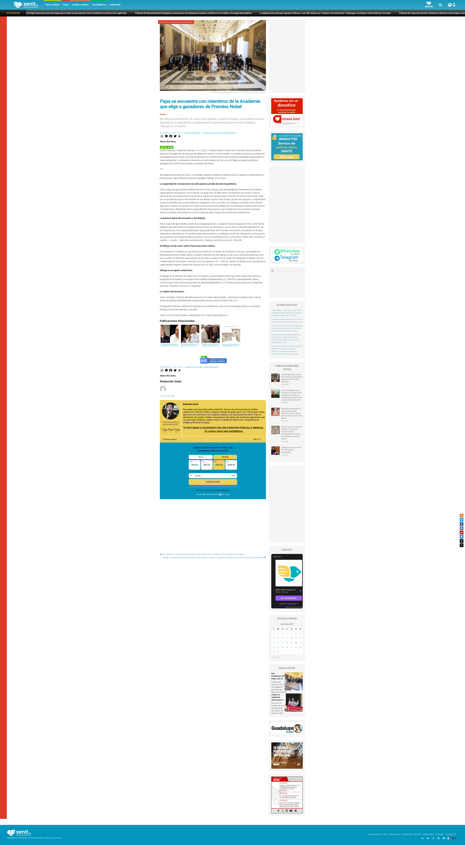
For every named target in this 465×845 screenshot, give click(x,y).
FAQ (385, 834)
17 (282, 643)
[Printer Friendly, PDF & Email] (166, 147)
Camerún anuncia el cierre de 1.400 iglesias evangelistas (291, 449)
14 (300, 638)
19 (291, 643)
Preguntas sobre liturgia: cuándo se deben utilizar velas (420, 13)
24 (282, 647)
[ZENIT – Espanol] (29, 5)
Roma (66, 5)
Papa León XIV (52, 5)
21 (300, 643)
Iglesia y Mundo (80, 5)
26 (291, 647)
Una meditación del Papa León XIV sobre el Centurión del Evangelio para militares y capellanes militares (286, 312)
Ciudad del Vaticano (168, 22)
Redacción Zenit (192, 133)
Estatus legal (428, 834)
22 (274, 647)
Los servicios (407, 834)
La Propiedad (394, 834)
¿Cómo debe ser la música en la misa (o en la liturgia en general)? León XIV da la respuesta (291, 378)
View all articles (167, 396)
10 (282, 638)
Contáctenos (450, 834)
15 (274, 643)
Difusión (417, 834)
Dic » (278, 657)
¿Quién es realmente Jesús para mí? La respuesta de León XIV (354, 13)
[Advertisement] (213, 531)
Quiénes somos (374, 834)
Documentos (99, 5)
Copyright (439, 834)
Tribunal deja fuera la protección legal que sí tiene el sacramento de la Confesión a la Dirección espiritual (287, 328)
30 (278, 652)
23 (278, 647)
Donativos (114, 5)
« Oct (273, 657)
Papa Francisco (186, 22)
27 (296, 647)
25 (287, 647)
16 (278, 643)
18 (287, 643)
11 (287, 638)
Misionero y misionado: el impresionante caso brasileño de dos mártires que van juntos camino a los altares (292, 413)
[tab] (279, 779)
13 (296, 638)
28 (300, 647)
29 (274, 652)
